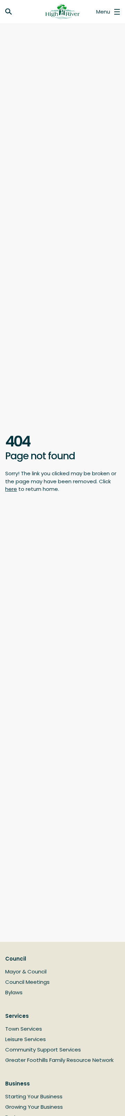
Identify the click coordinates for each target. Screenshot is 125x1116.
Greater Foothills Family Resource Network (59, 1060)
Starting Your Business (33, 1096)
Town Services (23, 1028)
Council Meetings (27, 982)
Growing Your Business (34, 1106)
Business (17, 1083)
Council (15, 958)
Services (17, 1016)
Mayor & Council (26, 971)
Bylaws (14, 992)
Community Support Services (43, 1049)
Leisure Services (25, 1039)
